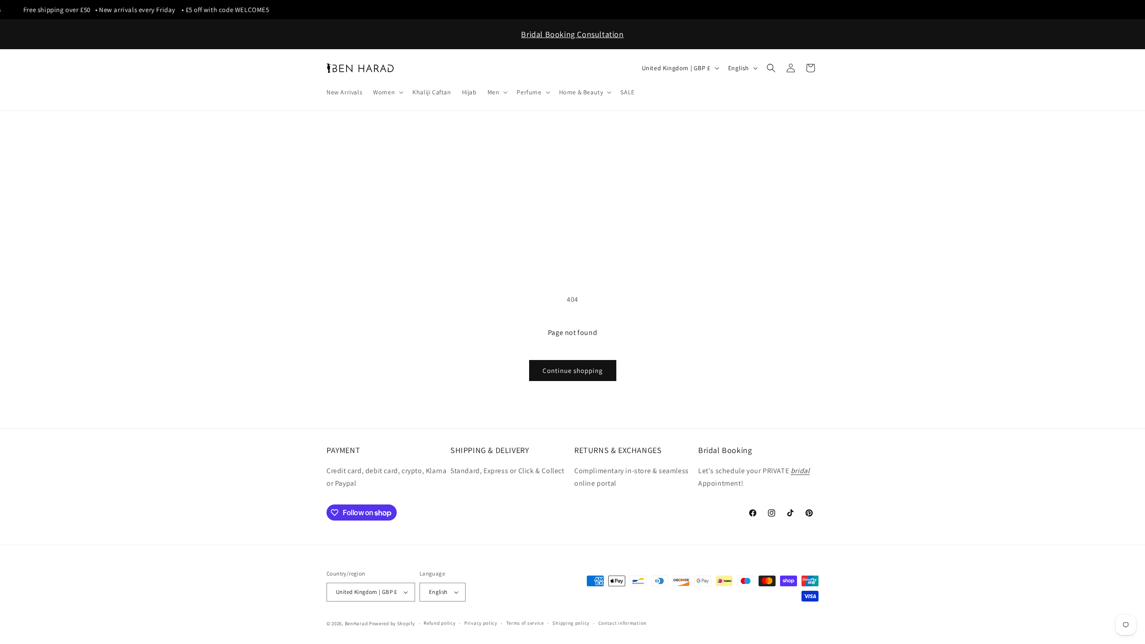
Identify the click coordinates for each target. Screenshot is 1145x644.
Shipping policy (570, 623)
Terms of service (525, 623)
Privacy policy (480, 623)
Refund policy (439, 623)
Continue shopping (573, 370)
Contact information (622, 623)
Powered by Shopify (392, 623)
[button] (387, 92)
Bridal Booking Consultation (572, 34)
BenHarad (356, 623)
